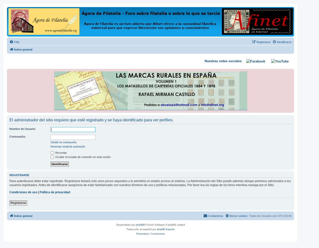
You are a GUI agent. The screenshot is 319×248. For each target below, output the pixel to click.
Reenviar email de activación (68, 146)
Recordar (61, 152)
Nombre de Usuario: (22, 128)
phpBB (140, 224)
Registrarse (18, 203)
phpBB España (166, 229)
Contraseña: (17, 136)
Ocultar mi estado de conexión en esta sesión (83, 156)
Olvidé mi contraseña (63, 142)
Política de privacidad (55, 192)
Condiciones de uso (23, 192)
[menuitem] (14, 42)
